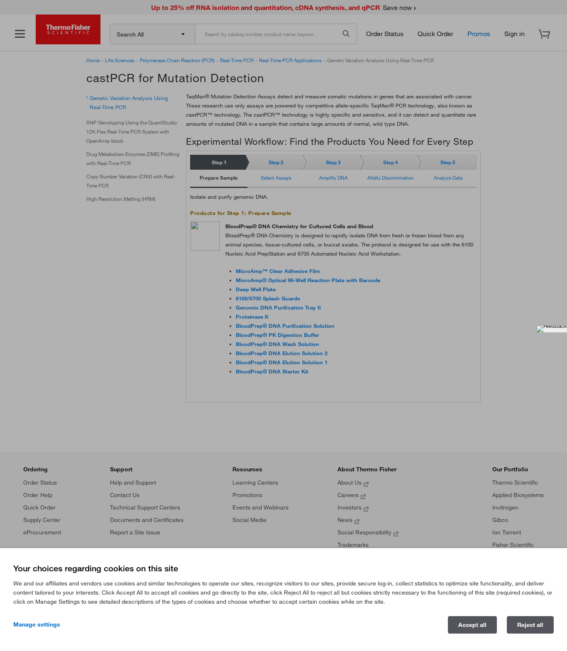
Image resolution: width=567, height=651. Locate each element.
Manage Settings (36, 624)
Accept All (472, 625)
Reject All (530, 625)
